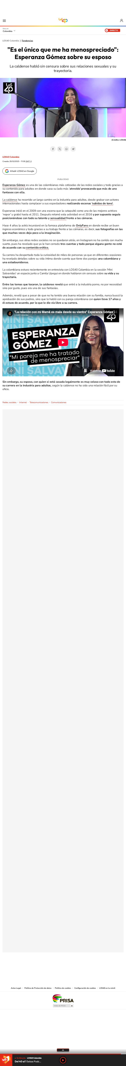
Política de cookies (63, 988)
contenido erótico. (37, 247)
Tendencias (27, 41)
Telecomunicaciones (39, 402)
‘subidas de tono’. (102, 203)
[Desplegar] (63, 1050)
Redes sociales (9, 402)
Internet (23, 402)
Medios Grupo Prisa (63, 1006)
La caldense (9, 200)
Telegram (73, 149)
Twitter (59, 149)
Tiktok (50, 967)
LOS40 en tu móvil (107, 988)
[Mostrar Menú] (4, 20)
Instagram (56, 967)
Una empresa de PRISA (63, 998)
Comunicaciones (58, 402)
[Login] (121, 20)
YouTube (63, 967)
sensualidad (58, 218)
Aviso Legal (16, 988)
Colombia (7, 31)
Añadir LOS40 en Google (22, 171)
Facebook (53, 149)
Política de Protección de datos (37, 988)
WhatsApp (66, 149)
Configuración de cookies (85, 988)
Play (63, 1060)
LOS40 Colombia (63, 20)
